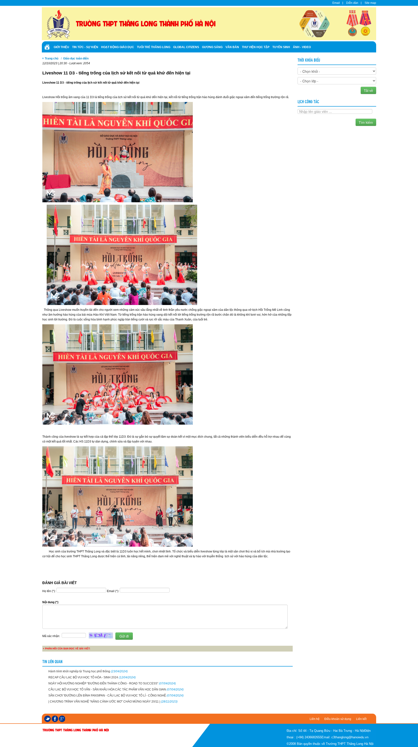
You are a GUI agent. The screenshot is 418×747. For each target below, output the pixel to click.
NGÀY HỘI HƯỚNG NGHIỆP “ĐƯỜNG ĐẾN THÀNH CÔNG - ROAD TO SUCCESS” (112, 683)
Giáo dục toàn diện (76, 58)
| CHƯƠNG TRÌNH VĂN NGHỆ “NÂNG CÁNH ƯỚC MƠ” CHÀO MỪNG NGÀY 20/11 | (113, 701)
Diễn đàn (352, 3)
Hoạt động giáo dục (117, 47)
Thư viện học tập (255, 47)
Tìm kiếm (366, 122)
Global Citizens (186, 47)
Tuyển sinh (281, 47)
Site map (370, 3)
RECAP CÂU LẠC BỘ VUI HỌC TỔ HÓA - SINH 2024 (92, 677)
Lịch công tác (308, 101)
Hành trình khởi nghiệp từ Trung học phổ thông (88, 671)
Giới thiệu (61, 47)
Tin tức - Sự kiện (85, 47)
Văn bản (232, 47)
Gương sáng (212, 47)
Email (336, 3)
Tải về (368, 90)
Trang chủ (51, 58)
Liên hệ (315, 719)
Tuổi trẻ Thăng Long (153, 47)
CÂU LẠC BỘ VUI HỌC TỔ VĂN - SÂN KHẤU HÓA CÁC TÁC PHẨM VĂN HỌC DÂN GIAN (116, 689)
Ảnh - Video (302, 47)
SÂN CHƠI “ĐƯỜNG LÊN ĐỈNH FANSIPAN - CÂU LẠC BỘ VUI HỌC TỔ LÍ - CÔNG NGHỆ (116, 695)
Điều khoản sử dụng (337, 719)
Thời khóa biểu (309, 60)
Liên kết (361, 719)
